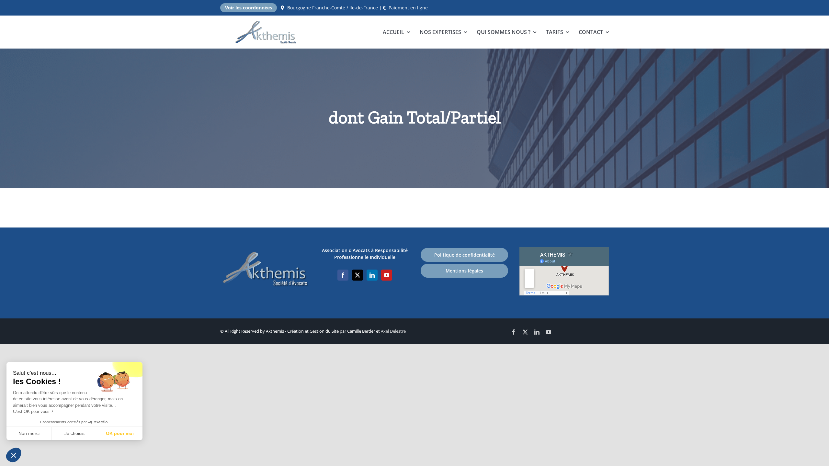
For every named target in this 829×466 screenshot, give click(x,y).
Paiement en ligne (408, 8)
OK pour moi (120, 433)
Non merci (29, 433)
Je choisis (74, 433)
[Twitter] (357, 275)
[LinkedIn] (372, 275)
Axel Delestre (393, 331)
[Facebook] (342, 275)
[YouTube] (386, 275)
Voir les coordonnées (248, 8)
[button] (13, 455)
